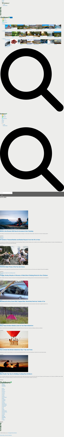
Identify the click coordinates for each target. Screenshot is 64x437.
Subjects (4, 38)
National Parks (36, 44)
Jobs (3, 1)
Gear (18, 43)
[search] (6, 193)
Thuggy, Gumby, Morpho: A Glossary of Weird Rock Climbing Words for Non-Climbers (24, 275)
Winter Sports (56, 37)
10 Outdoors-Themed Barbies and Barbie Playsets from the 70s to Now (20, 239)
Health (21, 44)
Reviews (43, 29)
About (3, 0)
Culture (6, 29)
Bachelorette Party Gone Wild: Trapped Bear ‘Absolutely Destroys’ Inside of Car (22, 301)
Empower (5, 22)
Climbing (27, 36)
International (29, 44)
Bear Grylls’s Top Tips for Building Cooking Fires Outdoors (16, 374)
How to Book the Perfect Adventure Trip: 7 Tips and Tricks (16, 349)
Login (4, 4)
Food (11, 44)
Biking (13, 36)
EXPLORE (3, 416)
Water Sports (49, 36)
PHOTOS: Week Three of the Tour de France (12, 266)
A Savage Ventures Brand (12, 432)
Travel (50, 29)
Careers (3, 419)
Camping (20, 37)
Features (18, 29)
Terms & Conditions (8, 435)
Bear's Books (5, 5)
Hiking (34, 37)
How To (25, 29)
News (31, 29)
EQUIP (3, 383)
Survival (3, 414)
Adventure (7, 46)
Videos (56, 28)
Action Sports (7, 36)
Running (41, 36)
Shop (3, 121)
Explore (5, 20)
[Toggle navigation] (11, 17)
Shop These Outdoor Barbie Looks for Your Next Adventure (16, 325)
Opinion (37, 29)
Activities (4, 30)
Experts (12, 28)
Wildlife (55, 44)
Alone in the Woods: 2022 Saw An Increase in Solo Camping (16, 231)
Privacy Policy (2, 435)
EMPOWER (4, 417)
